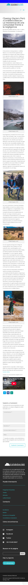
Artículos (5, 495)
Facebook (9, 534)
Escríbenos (6, 510)
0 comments (19, 31)
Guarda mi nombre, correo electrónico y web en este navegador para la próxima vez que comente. (14, 440)
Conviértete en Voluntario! (10, 518)
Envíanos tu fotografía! (9, 515)
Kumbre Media (6, 372)
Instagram (9, 530)
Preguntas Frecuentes (9, 490)
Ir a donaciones (9, 563)
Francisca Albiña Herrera (10, 29)
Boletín (5, 512)
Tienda (5, 492)
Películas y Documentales (9, 31)
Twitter (8, 538)
